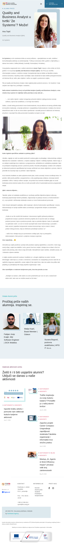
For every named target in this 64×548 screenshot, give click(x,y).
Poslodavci (38, 493)
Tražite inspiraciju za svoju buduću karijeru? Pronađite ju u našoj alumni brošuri (47, 400)
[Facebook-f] (49, 488)
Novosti (18, 405)
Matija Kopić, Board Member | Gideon (30, 331)
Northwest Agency (13, 513)
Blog (53, 453)
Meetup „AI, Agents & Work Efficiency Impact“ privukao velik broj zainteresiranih (48, 464)
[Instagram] (53, 488)
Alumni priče (38, 490)
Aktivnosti (8, 405)
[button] (41, 4)
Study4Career (39, 495)
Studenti (37, 491)
